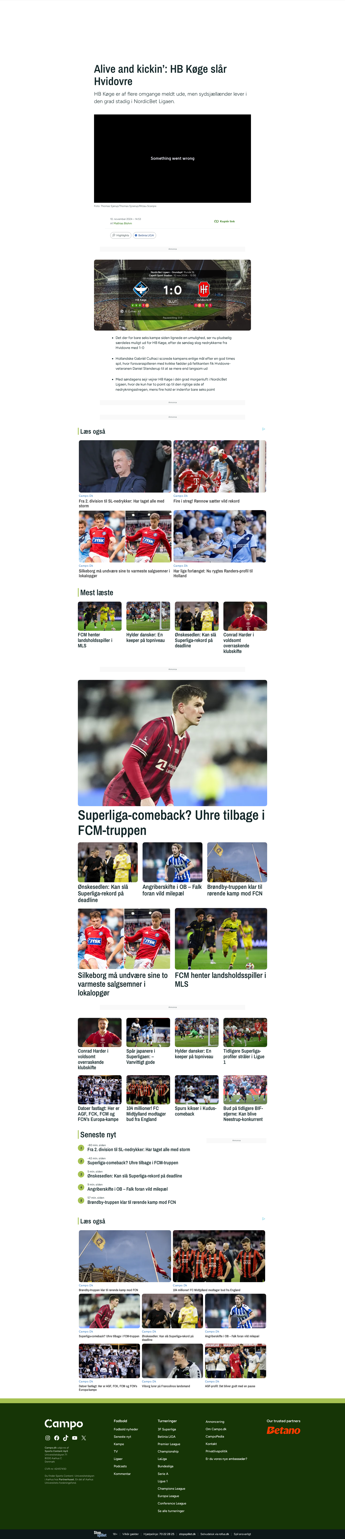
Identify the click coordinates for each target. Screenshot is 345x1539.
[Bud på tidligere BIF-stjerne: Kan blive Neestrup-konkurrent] (245, 1089)
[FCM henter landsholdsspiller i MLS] (100, 616)
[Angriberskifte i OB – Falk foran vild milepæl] (172, 862)
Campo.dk (51, 1447)
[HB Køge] (141, 294)
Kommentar (122, 1474)
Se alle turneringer (171, 1511)
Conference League (172, 1503)
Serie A (163, 1474)
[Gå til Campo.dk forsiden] (64, 1428)
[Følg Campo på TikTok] (66, 1438)
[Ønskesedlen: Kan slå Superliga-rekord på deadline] (197, 616)
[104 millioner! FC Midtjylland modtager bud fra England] (148, 1089)
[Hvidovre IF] (204, 294)
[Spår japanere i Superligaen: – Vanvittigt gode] (148, 1032)
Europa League (168, 1496)
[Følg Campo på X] (84, 1438)
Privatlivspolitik (216, 1451)
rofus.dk (224, 1534)
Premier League (169, 1444)
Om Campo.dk (216, 1429)
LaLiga (162, 1459)
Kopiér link (227, 221)
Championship (168, 1451)
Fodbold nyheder (126, 1429)
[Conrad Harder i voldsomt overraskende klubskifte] (245, 616)
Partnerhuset (66, 1479)
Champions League (171, 1488)
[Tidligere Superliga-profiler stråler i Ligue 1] (245, 1032)
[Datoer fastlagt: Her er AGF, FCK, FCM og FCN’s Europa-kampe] (100, 1089)
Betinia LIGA (146, 235)
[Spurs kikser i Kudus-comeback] (197, 1089)
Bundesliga (165, 1466)
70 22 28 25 (166, 1534)
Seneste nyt (122, 1437)
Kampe (119, 1444)
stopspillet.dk (187, 1534)
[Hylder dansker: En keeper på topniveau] (148, 616)
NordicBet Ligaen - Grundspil (166, 272)
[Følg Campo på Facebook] (57, 1438)
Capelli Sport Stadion (160, 275)
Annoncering (215, 1422)
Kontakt (211, 1444)
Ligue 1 (163, 1481)
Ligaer (118, 1459)
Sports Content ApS (56, 1451)
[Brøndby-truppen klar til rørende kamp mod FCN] (237, 862)
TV (116, 1451)
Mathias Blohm (123, 223)
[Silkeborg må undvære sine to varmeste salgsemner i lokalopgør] (124, 939)
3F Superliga (167, 1429)
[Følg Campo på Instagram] (48, 1438)
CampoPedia (215, 1436)
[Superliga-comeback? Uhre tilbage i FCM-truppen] (172, 743)
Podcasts (120, 1466)
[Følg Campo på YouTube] (75, 1438)
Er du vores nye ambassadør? (226, 1459)
